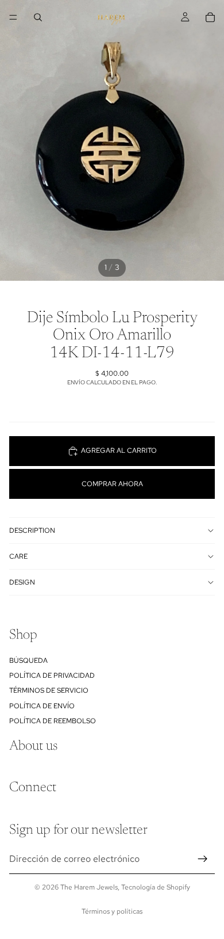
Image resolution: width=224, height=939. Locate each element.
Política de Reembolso (52, 721)
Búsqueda (28, 660)
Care (18, 556)
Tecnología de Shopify (155, 887)
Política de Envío (42, 706)
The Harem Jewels (89, 887)
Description (32, 530)
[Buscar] (38, 17)
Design (22, 582)
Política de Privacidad (52, 675)
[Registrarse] (203, 859)
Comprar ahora (112, 483)
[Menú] (13, 17)
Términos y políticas (112, 911)
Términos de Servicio (48, 691)
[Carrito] (210, 17)
